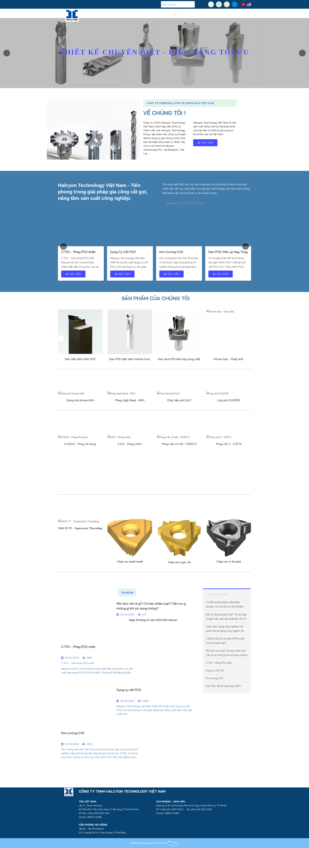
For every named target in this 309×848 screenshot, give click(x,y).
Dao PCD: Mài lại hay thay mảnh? (228, 252)
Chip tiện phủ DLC (179, 400)
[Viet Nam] (243, 4)
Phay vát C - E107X (229, 444)
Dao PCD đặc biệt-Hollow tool (129, 359)
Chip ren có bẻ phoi (228, 561)
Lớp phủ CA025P (228, 400)
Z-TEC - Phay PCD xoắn (78, 252)
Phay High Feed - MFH (129, 400)
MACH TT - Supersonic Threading (80, 528)
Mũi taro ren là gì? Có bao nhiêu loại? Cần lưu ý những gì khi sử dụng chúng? (151, 605)
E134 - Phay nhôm (130, 444)
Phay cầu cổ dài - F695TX (179, 444)
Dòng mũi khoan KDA (80, 400)
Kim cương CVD (171, 252)
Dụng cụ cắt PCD (123, 252)
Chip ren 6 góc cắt (179, 562)
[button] (302, 53)
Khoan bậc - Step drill (228, 359)
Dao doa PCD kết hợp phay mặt (179, 359)
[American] (249, 4)
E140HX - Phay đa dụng (80, 444)
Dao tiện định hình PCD (80, 359)
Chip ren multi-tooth (130, 561)
